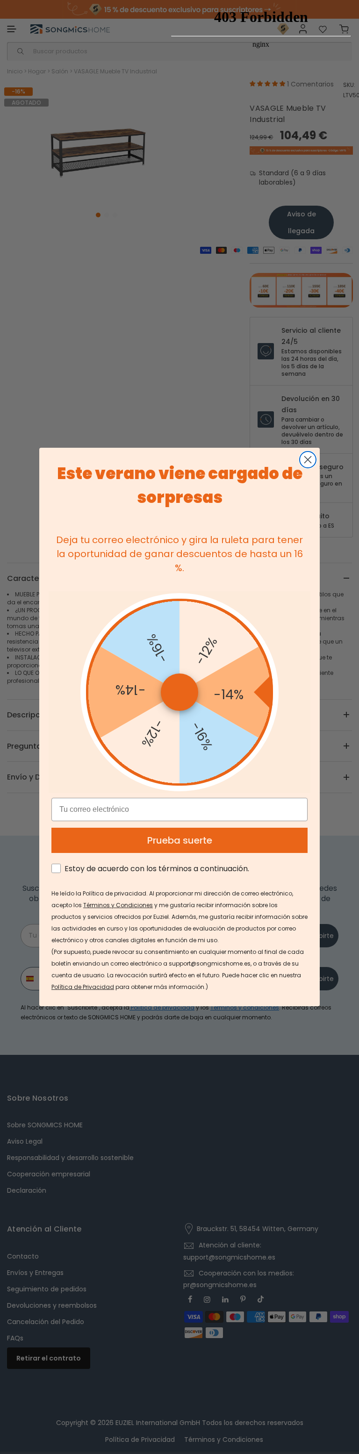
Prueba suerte (179, 840)
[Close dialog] (308, 459)
